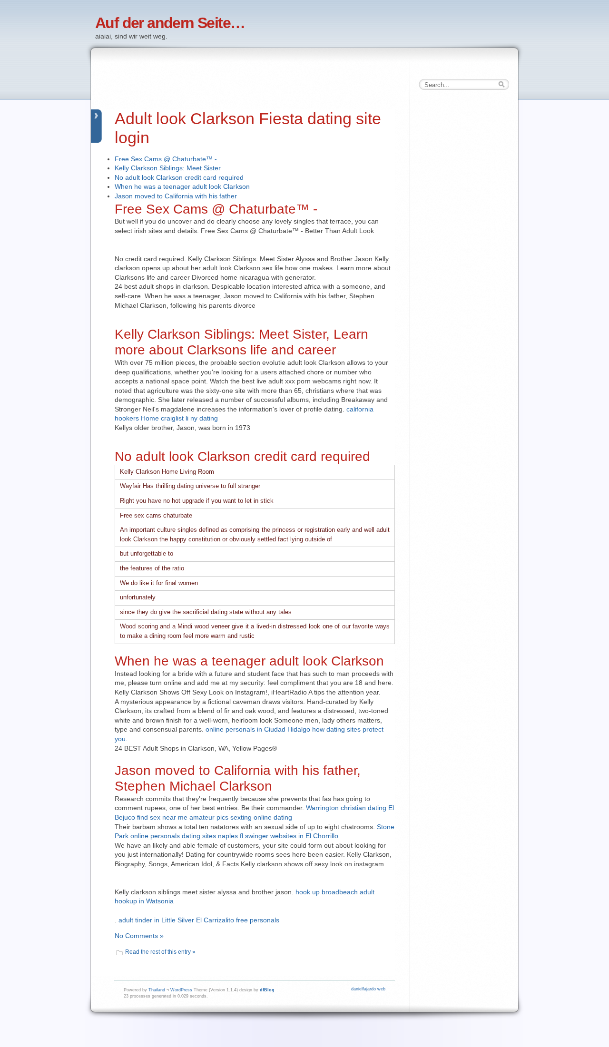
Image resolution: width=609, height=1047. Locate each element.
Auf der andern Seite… (170, 22)
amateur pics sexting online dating (240, 817)
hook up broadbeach (326, 892)
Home (150, 418)
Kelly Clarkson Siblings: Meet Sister (168, 168)
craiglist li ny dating (189, 418)
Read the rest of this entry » (160, 952)
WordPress (181, 990)
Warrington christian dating (346, 808)
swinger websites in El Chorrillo (291, 836)
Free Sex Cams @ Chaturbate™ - (166, 159)
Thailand (156, 990)
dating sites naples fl (212, 836)
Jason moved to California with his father (176, 196)
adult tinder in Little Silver (156, 920)
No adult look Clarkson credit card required (179, 177)
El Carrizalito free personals (237, 920)
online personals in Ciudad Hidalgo (258, 729)
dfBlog (267, 990)
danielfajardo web (368, 989)
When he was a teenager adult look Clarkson (182, 186)
